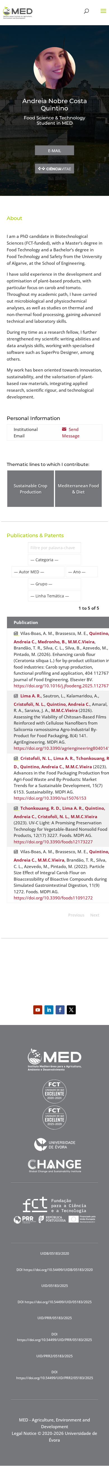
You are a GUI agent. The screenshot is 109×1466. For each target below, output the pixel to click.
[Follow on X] (71, 1009)
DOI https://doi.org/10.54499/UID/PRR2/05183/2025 (54, 1375)
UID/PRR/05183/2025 (54, 1318)
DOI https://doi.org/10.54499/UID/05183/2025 (55, 1302)
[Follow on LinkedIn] (48, 1009)
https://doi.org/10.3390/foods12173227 (53, 842)
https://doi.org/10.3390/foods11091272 (53, 898)
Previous (76, 915)
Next (94, 915)
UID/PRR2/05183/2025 (54, 1356)
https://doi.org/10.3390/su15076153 (50, 798)
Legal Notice (24, 1433)
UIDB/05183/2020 (54, 1253)
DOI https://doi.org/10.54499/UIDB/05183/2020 (54, 1269)
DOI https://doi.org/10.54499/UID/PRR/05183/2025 (54, 1337)
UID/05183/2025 (54, 1285)
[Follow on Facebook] (60, 1009)
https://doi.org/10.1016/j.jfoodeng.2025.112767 (61, 685)
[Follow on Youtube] (37, 1009)
